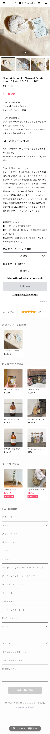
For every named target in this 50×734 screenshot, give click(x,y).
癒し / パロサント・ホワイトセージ (18, 576)
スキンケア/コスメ (10, 534)
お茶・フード (8, 601)
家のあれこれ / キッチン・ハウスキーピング (22, 567)
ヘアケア (6, 551)
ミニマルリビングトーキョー (15, 652)
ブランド (6, 643)
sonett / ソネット (10, 669)
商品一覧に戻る (25, 690)
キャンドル (7, 593)
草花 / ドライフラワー (12, 584)
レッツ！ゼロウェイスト (13, 610)
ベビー (5, 635)
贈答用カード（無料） (14, 263)
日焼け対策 (7, 517)
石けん (5, 525)
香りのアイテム (9, 542)
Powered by (22, 707)
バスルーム (7, 559)
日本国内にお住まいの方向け (25, 294)
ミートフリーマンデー (12, 660)
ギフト (5, 626)
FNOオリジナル (9, 618)
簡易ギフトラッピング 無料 (17, 249)
